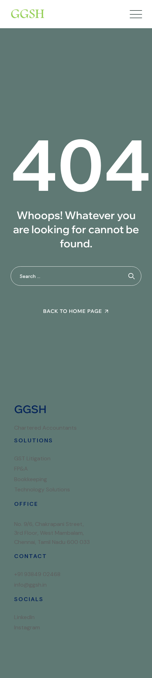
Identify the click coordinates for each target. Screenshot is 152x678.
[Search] (131, 276)
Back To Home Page (72, 311)
